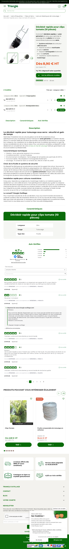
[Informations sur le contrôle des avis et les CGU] (26, 259)
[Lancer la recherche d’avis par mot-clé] (65, 274)
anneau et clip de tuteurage (38, 146)
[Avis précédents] (27, 381)
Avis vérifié (63, 279)
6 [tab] (13, 450)
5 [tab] (11, 450)
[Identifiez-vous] (59, 6)
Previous (59, 393)
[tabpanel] (18, 422)
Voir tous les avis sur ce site (18, 262)
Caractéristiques (26, 121)
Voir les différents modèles (49, 75)
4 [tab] (9, 450)
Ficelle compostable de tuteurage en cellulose (50, 429)
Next (63, 393)
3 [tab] (8, 450)
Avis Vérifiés (43, 121)
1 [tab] (4, 450)
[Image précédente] (5, 58)
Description (10, 121)
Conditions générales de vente (34, 542)
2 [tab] (6, 450)
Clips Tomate (9, 428)
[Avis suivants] (43, 382)
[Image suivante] (31, 58)
